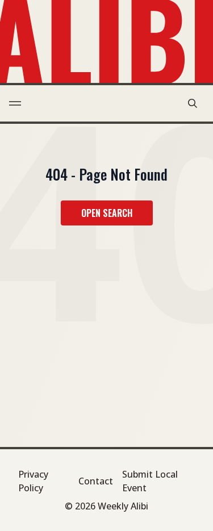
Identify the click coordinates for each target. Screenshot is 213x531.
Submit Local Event (150, 481)
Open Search (106, 213)
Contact (95, 481)
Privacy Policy (33, 481)
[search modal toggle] (192, 103)
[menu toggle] (15, 103)
